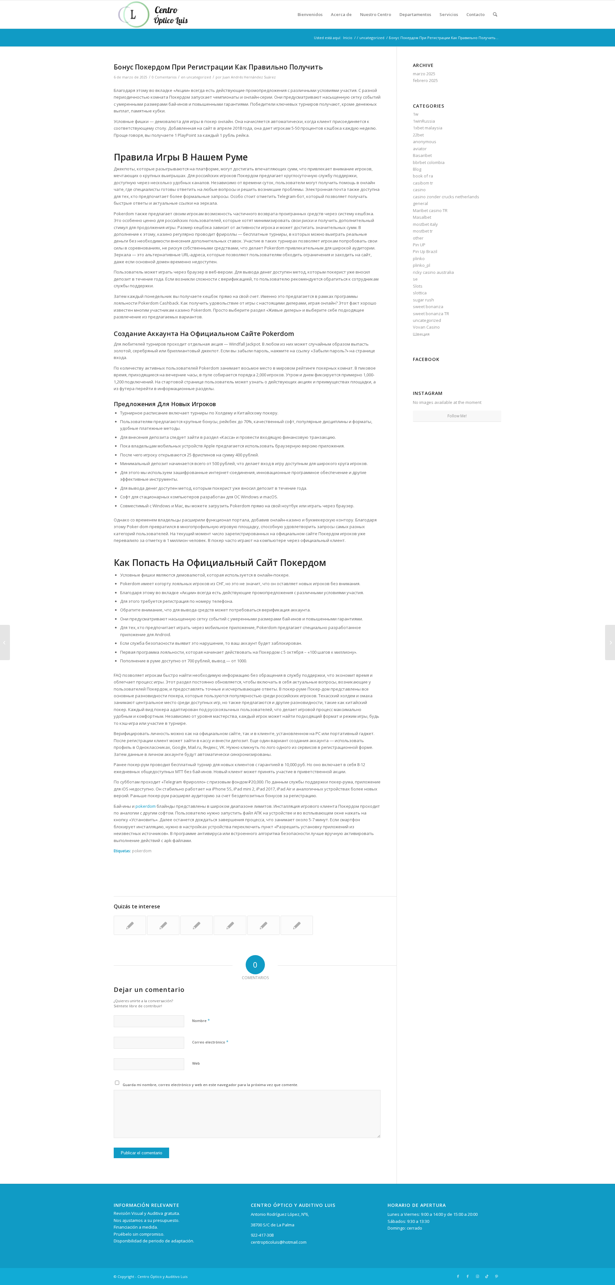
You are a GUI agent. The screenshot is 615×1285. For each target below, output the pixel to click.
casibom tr (423, 183)
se (415, 279)
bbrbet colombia (429, 162)
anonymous (424, 141)
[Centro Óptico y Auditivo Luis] (154, 14)
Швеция (421, 334)
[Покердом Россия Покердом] (230, 925)
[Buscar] (495, 14)
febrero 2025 (425, 80)
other (418, 238)
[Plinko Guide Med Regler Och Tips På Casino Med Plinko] (5, 642)
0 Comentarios (164, 77)
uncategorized (198, 77)
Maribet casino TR (430, 210)
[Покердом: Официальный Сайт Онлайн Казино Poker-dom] (196, 925)
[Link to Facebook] (458, 1276)
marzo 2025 (424, 74)
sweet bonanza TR (431, 313)
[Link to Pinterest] (496, 1276)
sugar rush (423, 300)
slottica (420, 293)
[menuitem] (310, 14)
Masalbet (422, 217)
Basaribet (422, 155)
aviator (420, 148)
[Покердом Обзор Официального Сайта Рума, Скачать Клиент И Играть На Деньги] (297, 925)
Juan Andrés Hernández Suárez (249, 77)
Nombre (201, 1020)
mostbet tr (423, 231)
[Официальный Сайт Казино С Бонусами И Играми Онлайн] (163, 925)
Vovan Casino (426, 327)
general (420, 203)
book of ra (423, 176)
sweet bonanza (428, 306)
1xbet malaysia (427, 128)
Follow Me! (457, 416)
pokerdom (145, 806)
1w (415, 114)
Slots (417, 286)
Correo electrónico (210, 1042)
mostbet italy (425, 224)
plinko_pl (421, 265)
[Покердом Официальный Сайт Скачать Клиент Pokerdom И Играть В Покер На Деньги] (263, 925)
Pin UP (419, 245)
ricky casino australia (433, 272)
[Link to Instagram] (477, 1276)
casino (419, 189)
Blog (417, 169)
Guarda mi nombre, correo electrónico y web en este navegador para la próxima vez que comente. (210, 1084)
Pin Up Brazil (425, 251)
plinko (419, 258)
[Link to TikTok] (487, 1276)
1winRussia (424, 121)
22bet (418, 135)
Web (196, 1063)
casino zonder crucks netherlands (446, 197)
